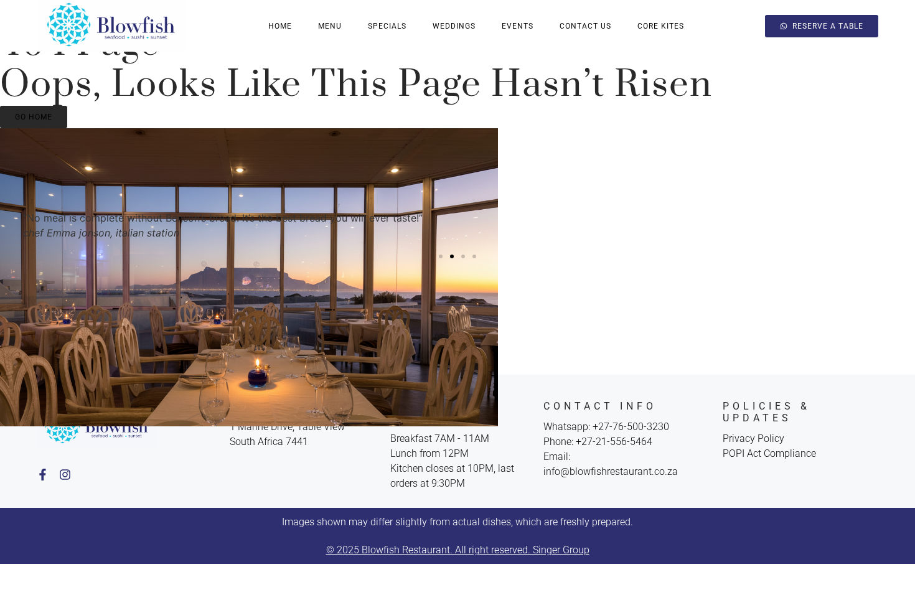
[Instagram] (65, 474)
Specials (387, 26)
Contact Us (585, 26)
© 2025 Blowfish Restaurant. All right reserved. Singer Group (457, 550)
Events (517, 26)
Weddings (454, 26)
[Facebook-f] (43, 474)
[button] (441, 256)
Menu (330, 26)
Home (280, 26)
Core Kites (660, 26)
